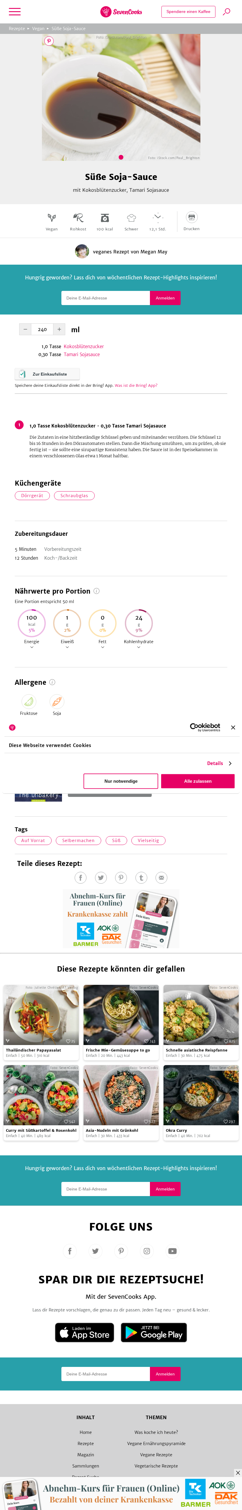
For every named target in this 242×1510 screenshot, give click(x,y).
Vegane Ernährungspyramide (156, 1443)
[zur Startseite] (121, 11)
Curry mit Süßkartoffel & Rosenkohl (41, 1130)
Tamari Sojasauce (82, 354)
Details (215, 763)
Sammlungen (85, 1466)
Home (86, 1432)
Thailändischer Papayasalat (33, 1050)
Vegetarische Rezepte (156, 1466)
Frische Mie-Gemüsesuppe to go (118, 1050)
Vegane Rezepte (156, 1454)
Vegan (38, 28)
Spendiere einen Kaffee (188, 11)
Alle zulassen (198, 781)
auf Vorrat (33, 840)
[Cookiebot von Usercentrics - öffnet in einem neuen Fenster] (194, 727)
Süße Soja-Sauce (69, 28)
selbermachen (78, 840)
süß (116, 840)
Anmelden (165, 298)
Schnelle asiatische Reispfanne (197, 1050)
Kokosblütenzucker (84, 346)
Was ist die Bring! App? (136, 385)
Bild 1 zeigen (121, 157)
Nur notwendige (121, 781)
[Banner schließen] (233, 727)
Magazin (85, 1454)
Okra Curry (176, 1130)
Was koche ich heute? (156, 1432)
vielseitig (148, 840)
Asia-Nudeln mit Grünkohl (112, 1130)
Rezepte (17, 28)
